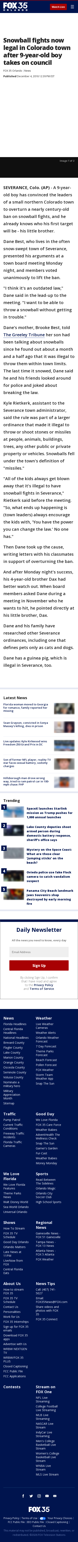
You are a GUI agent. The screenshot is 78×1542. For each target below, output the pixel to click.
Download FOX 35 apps (15, 1337)
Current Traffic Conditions (13, 1126)
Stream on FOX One (45, 1389)
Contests (11, 1386)
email (55, 1496)
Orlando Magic (46, 1188)
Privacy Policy (43, 985)
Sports (42, 1173)
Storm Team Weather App (44, 1076)
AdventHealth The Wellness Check (48, 1136)
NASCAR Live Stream (44, 1425)
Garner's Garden (47, 1148)
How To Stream (14, 1228)
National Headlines (16, 1038)
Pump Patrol (11, 1120)
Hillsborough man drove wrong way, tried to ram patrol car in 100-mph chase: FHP (26, 781)
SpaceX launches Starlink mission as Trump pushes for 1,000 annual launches (50, 813)
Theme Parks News (12, 1195)
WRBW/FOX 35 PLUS (13, 1359)
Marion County (13, 1057)
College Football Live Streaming (47, 1408)
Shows (9, 1222)
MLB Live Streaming (43, 1417)
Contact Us (10, 1307)
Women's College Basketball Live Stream (47, 1457)
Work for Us (11, 1317)
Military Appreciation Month (11, 1094)
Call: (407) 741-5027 (46, 1291)
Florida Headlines (14, 1024)
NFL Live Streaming (43, 1399)
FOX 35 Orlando (12, 70)
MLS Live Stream (47, 1474)
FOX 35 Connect (47, 1319)
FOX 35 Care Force (48, 1125)
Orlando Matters (14, 1247)
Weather (44, 1018)
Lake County (11, 1052)
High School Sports (48, 1202)
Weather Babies (46, 1130)
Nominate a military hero (11, 1084)
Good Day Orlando (16, 1242)
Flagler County (13, 1047)
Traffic (9, 1113)
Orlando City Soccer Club (44, 1195)
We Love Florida (47, 1120)
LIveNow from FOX (13, 1262)
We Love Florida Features (14, 1186)
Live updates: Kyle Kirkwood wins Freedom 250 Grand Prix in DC (25, 742)
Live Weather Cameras (44, 1026)
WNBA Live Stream (43, 1467)
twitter (31, 1496)
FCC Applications (14, 1376)
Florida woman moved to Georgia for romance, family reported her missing (25, 707)
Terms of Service (42, 989)
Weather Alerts (46, 1033)
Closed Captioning (15, 1366)
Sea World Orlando (16, 1207)
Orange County (13, 1062)
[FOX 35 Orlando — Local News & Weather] (15, 7)
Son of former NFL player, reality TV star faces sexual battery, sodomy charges (27, 763)
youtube (47, 1496)
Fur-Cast (41, 1153)
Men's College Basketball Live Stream (46, 1444)
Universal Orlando (15, 1212)
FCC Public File (13, 1371)
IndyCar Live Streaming (44, 1434)
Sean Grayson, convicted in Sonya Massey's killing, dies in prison (25, 724)
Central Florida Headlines (13, 1031)
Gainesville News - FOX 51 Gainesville (48, 1235)
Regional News (44, 1225)
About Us (12, 1283)
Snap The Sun (45, 1083)
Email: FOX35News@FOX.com (51, 1300)
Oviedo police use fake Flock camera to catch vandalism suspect (49, 876)
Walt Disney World (15, 1202)
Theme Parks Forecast (45, 1053)
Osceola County (14, 1067)
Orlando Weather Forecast (47, 1039)
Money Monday (46, 1163)
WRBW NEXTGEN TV (15, 1351)
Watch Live (58, 7)
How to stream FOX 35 (13, 1291)
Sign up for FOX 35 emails (15, 1328)
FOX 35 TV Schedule (10, 1235)
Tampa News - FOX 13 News (46, 1244)
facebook (23, 1496)
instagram (39, 1496)
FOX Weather (45, 1070)
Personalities (12, 1312)
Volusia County (13, 1077)
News (27, 70)
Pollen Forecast (46, 1065)
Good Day (45, 1113)
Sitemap (8, 1103)
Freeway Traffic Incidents (13, 1135)
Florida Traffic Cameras (12, 1144)
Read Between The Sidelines (46, 1181)
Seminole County (14, 1072)
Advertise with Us (15, 1344)
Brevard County (13, 1043)
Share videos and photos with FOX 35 (47, 1310)
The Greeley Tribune (24, 335)
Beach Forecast (46, 1060)
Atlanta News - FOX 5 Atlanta (46, 1252)
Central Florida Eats (13, 1271)
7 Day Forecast (46, 1046)
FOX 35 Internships (16, 1322)
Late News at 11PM (12, 1254)
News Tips (45, 1283)
